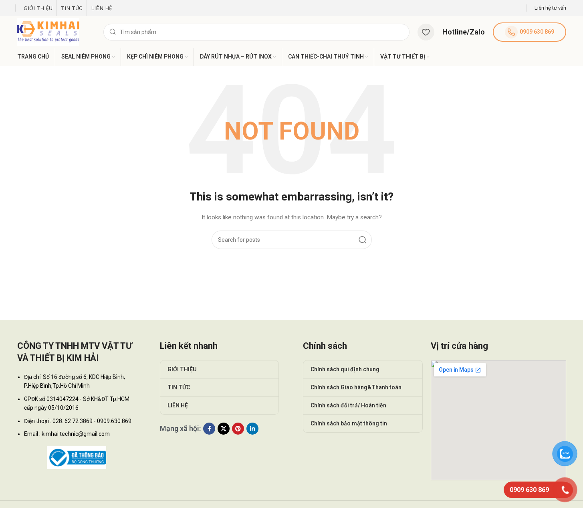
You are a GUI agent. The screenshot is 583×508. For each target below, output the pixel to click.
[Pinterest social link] (238, 429)
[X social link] (224, 429)
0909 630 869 (537, 31)
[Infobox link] (550, 8)
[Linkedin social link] (252, 429)
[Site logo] (48, 31)
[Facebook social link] (209, 429)
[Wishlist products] (426, 32)
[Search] (362, 240)
